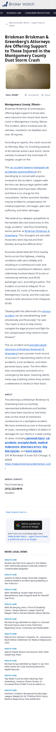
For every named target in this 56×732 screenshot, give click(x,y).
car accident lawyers (21, 167)
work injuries (34, 451)
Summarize (33, 95)
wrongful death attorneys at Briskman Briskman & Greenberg (26, 349)
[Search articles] (52, 4)
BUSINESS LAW (14, 13)
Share (47, 95)
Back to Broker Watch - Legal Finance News (27, 24)
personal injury (35, 438)
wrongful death (27, 442)
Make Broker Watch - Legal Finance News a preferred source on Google (28, 538)
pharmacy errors (31, 446)
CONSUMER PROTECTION (37, 13)
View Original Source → (17, 512)
